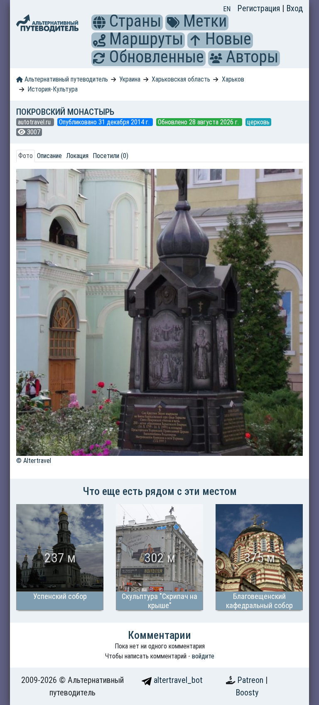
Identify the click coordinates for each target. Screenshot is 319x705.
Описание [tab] (49, 156)
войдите (203, 656)
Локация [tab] (77, 156)
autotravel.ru (35, 122)
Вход (294, 8)
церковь (258, 122)
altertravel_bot (177, 680)
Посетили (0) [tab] (110, 156)
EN (227, 9)
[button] (99, 22)
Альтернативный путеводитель (65, 79)
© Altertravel (33, 461)
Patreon (251, 680)
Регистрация (259, 8)
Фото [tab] (25, 156)
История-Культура (52, 89)
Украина (129, 79)
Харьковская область (181, 79)
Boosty (247, 693)
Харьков (233, 79)
